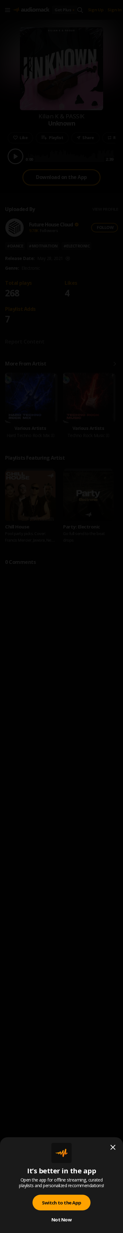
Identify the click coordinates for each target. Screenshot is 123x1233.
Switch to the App (61, 1202)
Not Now (61, 1219)
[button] (61, 616)
